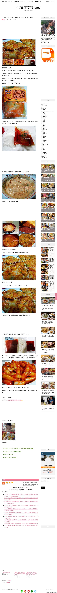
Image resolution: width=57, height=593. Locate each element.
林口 (44, 135)
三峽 (44, 109)
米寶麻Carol (9, 19)
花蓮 (44, 145)
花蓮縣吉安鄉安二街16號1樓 (14, 400)
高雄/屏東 (44, 152)
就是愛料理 (23, 1)
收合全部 (46, 103)
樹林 (44, 137)
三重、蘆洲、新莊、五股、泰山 (48, 111)
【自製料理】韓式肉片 (7, 454)
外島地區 (44, 124)
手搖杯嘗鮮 (45, 129)
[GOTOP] (35, 591)
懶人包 (44, 128)
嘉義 (44, 120)
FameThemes (53, 589)
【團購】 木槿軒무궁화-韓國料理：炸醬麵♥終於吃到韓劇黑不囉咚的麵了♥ (19, 573)
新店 (44, 131)
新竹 (44, 132)
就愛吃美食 (4, 1)
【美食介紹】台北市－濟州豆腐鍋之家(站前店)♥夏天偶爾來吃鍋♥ (17, 448)
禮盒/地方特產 (45, 144)
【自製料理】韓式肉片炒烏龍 (9, 457)
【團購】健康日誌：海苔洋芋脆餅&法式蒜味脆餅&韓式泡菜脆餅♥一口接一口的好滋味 (31, 573)
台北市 (44, 117)
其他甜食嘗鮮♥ (45, 115)
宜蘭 (44, 125)
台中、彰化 (45, 116)
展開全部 (42, 103)
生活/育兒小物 (38, 1)
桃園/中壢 (44, 136)
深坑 (44, 141)
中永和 (44, 112)
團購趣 (4, 19)
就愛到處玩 (16, 1)
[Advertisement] (20, 30)
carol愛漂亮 (30, 1)
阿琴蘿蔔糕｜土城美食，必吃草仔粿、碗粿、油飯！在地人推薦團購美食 (21, 523)
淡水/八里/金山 (45, 140)
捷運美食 (11, 1)
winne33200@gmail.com (45, 42)
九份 (44, 113)
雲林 (44, 151)
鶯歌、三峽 (45, 153)
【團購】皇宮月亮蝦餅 (6, 572)
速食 (44, 149)
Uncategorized (44, 105)
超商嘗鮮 (44, 148)
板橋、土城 (45, 133)
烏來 (44, 143)
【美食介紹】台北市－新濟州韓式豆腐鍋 (11, 451)
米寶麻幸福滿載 (29, 7)
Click (56, 296)
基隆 (44, 123)
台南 (44, 119)
